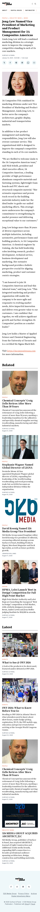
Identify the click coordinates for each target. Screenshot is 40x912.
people (5, 18)
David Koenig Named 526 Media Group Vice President (19, 530)
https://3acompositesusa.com (21, 351)
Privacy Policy (23, 893)
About (4, 10)
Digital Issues (16, 10)
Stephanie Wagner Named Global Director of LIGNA (17, 466)
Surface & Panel (8, 55)
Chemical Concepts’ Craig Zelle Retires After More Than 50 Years (17, 403)
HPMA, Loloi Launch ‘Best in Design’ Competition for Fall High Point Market (19, 592)
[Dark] (33, 4)
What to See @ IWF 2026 (16, 662)
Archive (34, 893)
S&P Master (29, 10)
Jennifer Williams (9, 553)
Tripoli (33, 904)
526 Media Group (10, 893)
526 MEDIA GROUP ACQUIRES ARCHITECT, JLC (20, 835)
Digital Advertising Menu (21, 896)
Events (5, 659)
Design (4, 586)
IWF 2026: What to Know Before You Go (17, 709)
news (26, 18)
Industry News (16, 18)
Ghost (27, 904)
